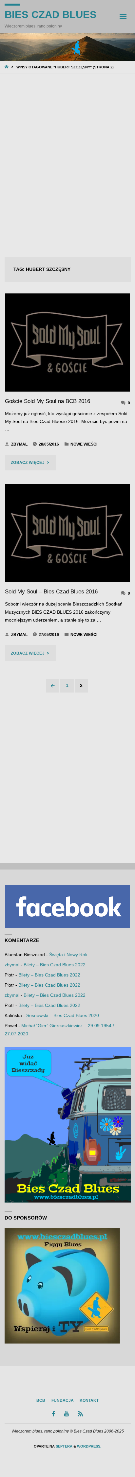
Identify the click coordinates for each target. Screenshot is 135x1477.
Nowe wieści (83, 444)
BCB (40, 1400)
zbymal (12, 964)
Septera (63, 1446)
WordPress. (89, 1446)
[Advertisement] (67, 165)
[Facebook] (53, 1413)
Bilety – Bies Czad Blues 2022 (55, 964)
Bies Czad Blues (51, 14)
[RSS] (80, 1413)
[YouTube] (66, 1413)
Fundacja (62, 1400)
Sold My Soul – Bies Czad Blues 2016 (51, 592)
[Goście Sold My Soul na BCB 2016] (67, 342)
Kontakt (89, 1400)
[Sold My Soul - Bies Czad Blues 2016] (67, 533)
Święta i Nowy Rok (68, 954)
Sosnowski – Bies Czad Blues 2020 (62, 1015)
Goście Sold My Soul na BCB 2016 (47, 401)
